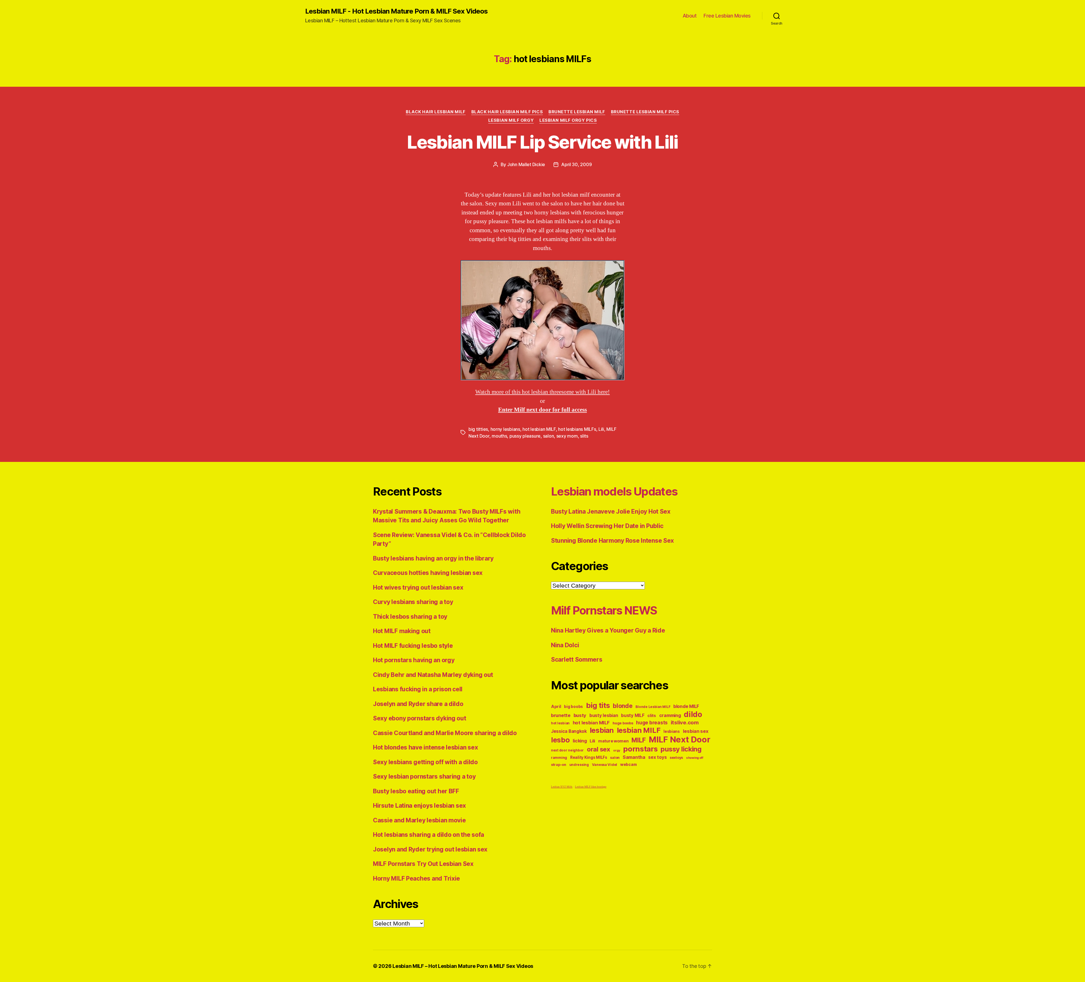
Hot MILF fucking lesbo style (413, 645)
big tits (598, 705)
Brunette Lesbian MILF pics (645, 111)
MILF (639, 740)
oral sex (598, 749)
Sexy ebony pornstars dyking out (419, 718)
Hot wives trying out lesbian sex (418, 587)
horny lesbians (505, 429)
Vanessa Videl (604, 764)
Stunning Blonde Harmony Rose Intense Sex (612, 540)
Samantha (634, 757)
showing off (694, 758)
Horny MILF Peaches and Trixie (416, 878)
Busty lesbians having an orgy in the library (433, 558)
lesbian (602, 730)
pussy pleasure (525, 436)
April (556, 706)
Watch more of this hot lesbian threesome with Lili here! (542, 392)
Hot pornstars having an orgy (413, 660)
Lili (601, 429)
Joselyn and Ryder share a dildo (418, 703)
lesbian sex (695, 731)
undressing (579, 765)
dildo (693, 714)
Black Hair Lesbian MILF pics (507, 111)
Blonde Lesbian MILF (652, 707)
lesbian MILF (639, 730)
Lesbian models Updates (614, 491)
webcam (628, 764)
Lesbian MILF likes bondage (590, 786)
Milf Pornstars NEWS (604, 610)
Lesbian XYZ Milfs (561, 786)
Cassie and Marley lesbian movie (419, 820)
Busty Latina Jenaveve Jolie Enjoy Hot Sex (610, 511)
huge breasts (652, 722)
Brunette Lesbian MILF (576, 111)
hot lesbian (560, 723)
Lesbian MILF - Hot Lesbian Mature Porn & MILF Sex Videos (396, 11)
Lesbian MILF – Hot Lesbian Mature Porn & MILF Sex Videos (462, 966)
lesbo (560, 740)
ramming (559, 757)
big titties (478, 429)
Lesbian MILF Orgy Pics (568, 120)
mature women (613, 740)
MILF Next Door (679, 739)
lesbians (671, 731)
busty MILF (632, 715)
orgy (616, 750)
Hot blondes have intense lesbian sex (425, 747)
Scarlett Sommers (576, 659)
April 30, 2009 (576, 164)
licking (580, 741)
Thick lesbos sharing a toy (410, 616)
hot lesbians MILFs (577, 429)
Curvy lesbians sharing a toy (413, 601)
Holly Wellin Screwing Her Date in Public (607, 525)
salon (548, 436)
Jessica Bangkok (569, 731)
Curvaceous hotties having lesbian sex (428, 572)
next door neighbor (567, 750)
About (690, 16)
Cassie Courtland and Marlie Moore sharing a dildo (445, 732)
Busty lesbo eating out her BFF (416, 791)
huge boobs (623, 723)
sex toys (657, 757)
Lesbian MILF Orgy (511, 120)
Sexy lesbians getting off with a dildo (425, 762)
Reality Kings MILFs (588, 757)
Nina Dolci (565, 645)
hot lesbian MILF (539, 429)
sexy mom (567, 436)
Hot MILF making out (402, 631)
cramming (670, 715)
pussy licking (681, 749)
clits (651, 715)
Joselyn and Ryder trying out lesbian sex (430, 849)
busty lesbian (603, 715)
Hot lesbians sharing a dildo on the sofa (428, 834)
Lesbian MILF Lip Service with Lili (542, 142)
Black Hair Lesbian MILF (436, 111)
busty (580, 715)
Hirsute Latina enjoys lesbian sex (419, 805)
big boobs (573, 706)
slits (584, 436)
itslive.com (685, 722)
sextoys (676, 757)
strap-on (558, 764)
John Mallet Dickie (526, 164)
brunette (560, 715)
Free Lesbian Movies (727, 16)
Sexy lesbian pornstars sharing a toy (424, 776)
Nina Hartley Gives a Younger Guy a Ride (608, 630)
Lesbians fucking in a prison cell (418, 689)
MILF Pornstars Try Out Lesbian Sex (423, 863)
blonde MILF (686, 706)
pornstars (640, 748)
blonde (622, 705)
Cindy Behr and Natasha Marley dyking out (433, 674)
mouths (499, 436)
